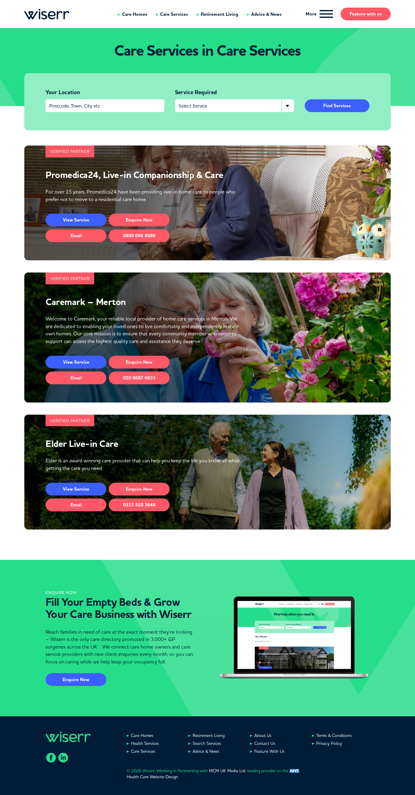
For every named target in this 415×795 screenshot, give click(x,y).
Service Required (196, 92)
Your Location (63, 92)
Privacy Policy (329, 743)
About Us (263, 735)
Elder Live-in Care (82, 444)
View (76, 220)
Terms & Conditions (334, 735)
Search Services (207, 743)
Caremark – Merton (86, 302)
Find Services (337, 106)
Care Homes (134, 14)
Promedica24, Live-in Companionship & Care (135, 175)
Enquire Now (76, 680)
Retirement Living (219, 14)
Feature (366, 14)
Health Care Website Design (152, 777)
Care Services (174, 14)
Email (76, 236)
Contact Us (264, 743)
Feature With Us (269, 751)
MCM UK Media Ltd (227, 770)
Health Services (145, 743)
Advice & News (266, 14)
